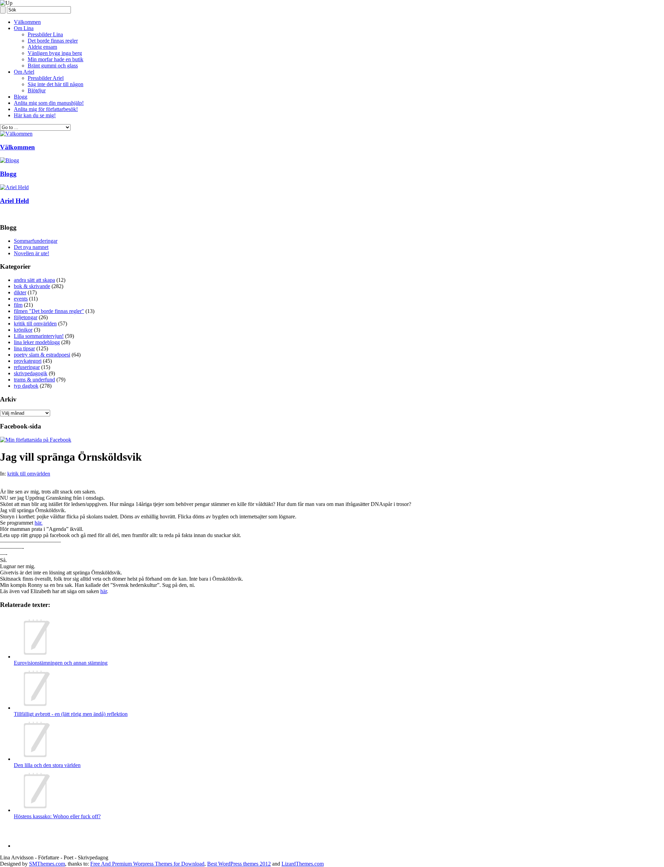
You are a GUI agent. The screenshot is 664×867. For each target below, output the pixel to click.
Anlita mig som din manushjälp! (49, 103)
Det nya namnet (31, 247)
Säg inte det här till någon (55, 84)
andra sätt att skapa (34, 280)
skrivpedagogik (30, 373)
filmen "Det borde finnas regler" (49, 311)
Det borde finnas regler (53, 41)
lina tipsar (24, 348)
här (103, 591)
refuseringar (27, 367)
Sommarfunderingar (35, 241)
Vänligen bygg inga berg (55, 53)
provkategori (28, 361)
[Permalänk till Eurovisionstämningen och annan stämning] (35, 657)
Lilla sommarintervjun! (39, 336)
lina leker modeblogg (37, 342)
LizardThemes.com (303, 864)
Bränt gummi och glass (53, 65)
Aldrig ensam (42, 47)
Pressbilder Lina (45, 34)
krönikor (23, 330)
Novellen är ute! (31, 253)
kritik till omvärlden (35, 323)
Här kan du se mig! (35, 115)
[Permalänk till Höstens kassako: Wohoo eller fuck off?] (35, 810)
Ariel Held (14, 200)
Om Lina (24, 28)
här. (39, 523)
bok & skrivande (32, 286)
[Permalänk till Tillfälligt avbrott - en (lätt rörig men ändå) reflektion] (35, 708)
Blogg (20, 97)
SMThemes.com (47, 864)
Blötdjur (37, 90)
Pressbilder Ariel (46, 78)
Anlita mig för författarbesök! (46, 109)
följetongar (25, 317)
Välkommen (27, 22)
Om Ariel (24, 72)
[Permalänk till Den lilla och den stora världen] (35, 759)
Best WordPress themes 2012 (239, 864)
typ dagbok (26, 386)
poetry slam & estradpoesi (42, 355)
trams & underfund (34, 379)
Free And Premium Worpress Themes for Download (147, 864)
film (18, 305)
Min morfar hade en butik (55, 59)
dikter (20, 292)
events (21, 299)
